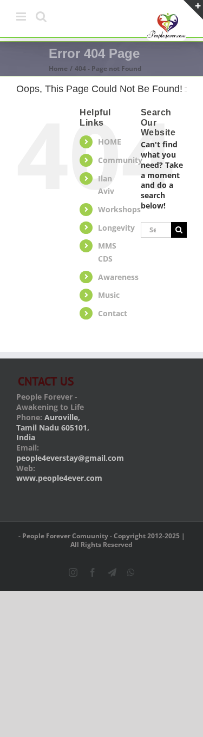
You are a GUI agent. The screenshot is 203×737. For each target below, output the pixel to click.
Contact (112, 313)
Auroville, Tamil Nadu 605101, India (52, 427)
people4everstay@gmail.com (70, 458)
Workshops (119, 209)
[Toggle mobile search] (41, 16)
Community (120, 160)
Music (109, 295)
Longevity (116, 228)
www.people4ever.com (59, 478)
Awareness (118, 277)
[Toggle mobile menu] (22, 16)
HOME (109, 141)
